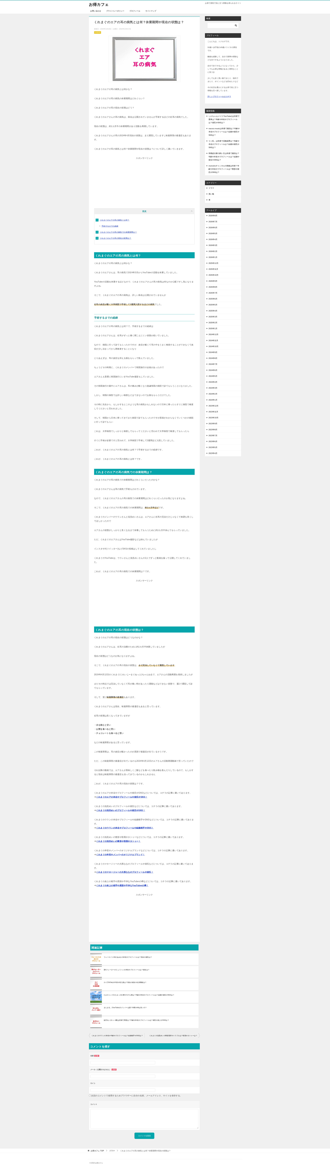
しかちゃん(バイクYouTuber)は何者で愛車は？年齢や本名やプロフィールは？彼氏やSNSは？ (224, 119)
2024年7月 (213, 364)
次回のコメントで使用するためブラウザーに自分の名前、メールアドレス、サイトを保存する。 (136, 1096)
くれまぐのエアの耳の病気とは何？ (114, 220)
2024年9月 (213, 352)
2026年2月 (213, 251)
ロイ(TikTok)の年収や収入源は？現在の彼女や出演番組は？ (125, 982)
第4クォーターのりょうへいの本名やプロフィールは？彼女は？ (127, 970)
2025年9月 (213, 281)
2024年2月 (213, 394)
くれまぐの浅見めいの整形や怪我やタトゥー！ (118, 841)
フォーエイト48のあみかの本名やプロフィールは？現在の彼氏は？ (128, 957)
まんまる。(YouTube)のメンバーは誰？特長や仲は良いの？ (125, 1007)
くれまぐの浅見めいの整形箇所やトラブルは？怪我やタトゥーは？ (173, 1036)
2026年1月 (213, 257)
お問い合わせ (95, 11)
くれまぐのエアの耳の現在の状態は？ (115, 238)
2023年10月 (213, 418)
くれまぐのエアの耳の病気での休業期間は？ (118, 232)
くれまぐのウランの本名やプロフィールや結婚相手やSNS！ (125, 828)
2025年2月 (213, 323)
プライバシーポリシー (115, 11)
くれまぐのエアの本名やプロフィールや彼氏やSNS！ (121, 797)
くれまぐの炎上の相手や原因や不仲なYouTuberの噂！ (122, 885)
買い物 (211, 194)
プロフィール (134, 11)
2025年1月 (213, 328)
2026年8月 (213, 216)
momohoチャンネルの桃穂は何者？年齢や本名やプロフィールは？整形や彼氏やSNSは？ (224, 169)
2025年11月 (213, 269)
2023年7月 (213, 435)
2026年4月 (213, 239)
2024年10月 (213, 346)
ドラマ (97, 32)
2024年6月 (213, 370)
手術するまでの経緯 (110, 226)
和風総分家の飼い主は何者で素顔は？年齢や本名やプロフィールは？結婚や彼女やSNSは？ (224, 156)
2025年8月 (213, 287)
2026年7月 (213, 222)
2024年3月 (213, 388)
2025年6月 (213, 299)
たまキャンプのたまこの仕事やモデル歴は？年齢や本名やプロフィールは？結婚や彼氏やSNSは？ (139, 995)
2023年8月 (213, 430)
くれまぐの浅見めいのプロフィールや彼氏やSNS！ (120, 810)
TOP (97, 1151)
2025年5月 (213, 305)
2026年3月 (213, 245)
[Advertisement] (144, 178)
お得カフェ (99, 4)
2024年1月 (213, 400)
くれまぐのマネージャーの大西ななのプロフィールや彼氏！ (124, 872)
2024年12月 (213, 334)
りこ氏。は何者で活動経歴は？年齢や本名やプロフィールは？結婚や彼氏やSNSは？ (224, 144)
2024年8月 (213, 358)
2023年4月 (213, 453)
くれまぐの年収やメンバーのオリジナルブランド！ (120, 855)
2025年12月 (213, 263)
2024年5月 (213, 376)
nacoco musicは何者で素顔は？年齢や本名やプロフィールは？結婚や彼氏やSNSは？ (224, 131)
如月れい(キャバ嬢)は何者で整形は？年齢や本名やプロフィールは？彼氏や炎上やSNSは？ (136, 1020)
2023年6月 (213, 441)
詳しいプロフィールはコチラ (219, 96)
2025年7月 (213, 293)
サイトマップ (150, 11)
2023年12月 (213, 406)
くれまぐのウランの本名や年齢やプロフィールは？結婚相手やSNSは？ (117, 1036)
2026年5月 (213, 233)
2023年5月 (213, 447)
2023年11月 (213, 412)
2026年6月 (213, 227)
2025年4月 (213, 311)
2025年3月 (213, 317)
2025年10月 (213, 275)
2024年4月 (213, 382)
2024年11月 (213, 340)
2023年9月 (213, 424)
